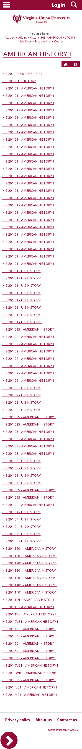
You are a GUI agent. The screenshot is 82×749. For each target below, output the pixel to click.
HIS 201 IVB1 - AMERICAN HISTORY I (29, 687)
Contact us (67, 719)
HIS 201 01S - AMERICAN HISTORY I (29, 329)
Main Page (25, 41)
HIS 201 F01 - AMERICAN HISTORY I (29, 680)
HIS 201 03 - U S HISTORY (21, 461)
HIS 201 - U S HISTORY (19, 81)
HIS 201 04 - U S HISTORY (21, 512)
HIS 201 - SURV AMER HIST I (23, 73)
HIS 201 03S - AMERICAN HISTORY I (29, 490)
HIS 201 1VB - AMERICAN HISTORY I (29, 614)
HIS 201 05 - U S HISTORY (21, 534)
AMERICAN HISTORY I (61, 37)
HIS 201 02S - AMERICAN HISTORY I (29, 417)
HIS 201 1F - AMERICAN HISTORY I (28, 607)
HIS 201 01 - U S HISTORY (21, 271)
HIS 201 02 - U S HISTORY (21, 388)
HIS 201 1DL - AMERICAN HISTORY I (29, 599)
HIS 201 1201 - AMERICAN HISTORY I (29, 548)
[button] (75, 64)
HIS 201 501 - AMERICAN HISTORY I (29, 636)
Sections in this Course (49, 41)
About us (44, 719)
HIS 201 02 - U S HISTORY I (22, 409)
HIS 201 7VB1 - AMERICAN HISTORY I (30, 665)
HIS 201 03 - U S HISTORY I (22, 483)
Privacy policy (17, 719)
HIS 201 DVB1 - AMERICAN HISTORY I (30, 672)
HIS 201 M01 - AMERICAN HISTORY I (29, 694)
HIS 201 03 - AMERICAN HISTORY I (28, 431)
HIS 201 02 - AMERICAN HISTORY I (28, 336)
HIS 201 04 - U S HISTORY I (22, 526)
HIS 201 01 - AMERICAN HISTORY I (28, 88)
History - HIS (37, 37)
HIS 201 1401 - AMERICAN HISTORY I (29, 578)
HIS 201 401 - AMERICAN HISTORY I (29, 629)
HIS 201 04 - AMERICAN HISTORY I (28, 504)
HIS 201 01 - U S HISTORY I (22, 315)
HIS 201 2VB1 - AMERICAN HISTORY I (30, 621)
